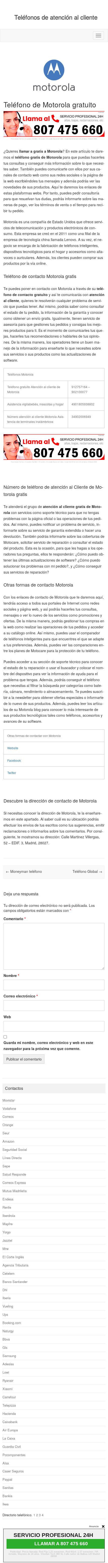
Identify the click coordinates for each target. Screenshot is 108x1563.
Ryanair (8, 1380)
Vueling (8, 1306)
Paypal (7, 1479)
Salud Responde (14, 1174)
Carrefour (9, 1397)
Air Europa (10, 1430)
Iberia (7, 1297)
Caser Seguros (13, 1471)
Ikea (6, 1504)
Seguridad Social (15, 1149)
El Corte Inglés (13, 1256)
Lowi (6, 1372)
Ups (5, 1314)
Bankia (7, 1495)
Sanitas (8, 1487)
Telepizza (9, 1405)
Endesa (8, 1199)
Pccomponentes (14, 1454)
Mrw (6, 1248)
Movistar (9, 1100)
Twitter (11, 772)
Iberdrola (9, 1215)
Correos (8, 1116)
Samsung (9, 1355)
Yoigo (7, 1232)
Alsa (6, 1463)
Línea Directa (12, 1157)
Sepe (6, 1166)
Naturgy (8, 1331)
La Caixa (9, 1438)
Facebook (14, 760)
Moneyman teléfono (24, 871)
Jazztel (7, 1240)
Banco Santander (15, 1281)
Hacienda (9, 1413)
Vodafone (9, 1108)
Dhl (5, 1289)
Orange (8, 1124)
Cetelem (9, 1273)
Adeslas (8, 1364)
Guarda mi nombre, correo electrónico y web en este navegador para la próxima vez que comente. (48, 1045)
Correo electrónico (21, 995)
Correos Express (14, 1182)
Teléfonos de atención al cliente (55, 17)
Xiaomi (8, 1388)
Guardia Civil (12, 1446)
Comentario (15, 918)
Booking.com (12, 1322)
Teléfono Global (87, 871)
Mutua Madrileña (15, 1190)
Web (7, 1016)
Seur (6, 1133)
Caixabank (10, 1421)
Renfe (7, 1207)
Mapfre (8, 1223)
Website (12, 748)
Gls (5, 1347)
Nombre (11, 975)
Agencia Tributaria (15, 1265)
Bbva (6, 1339)
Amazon (8, 1141)
